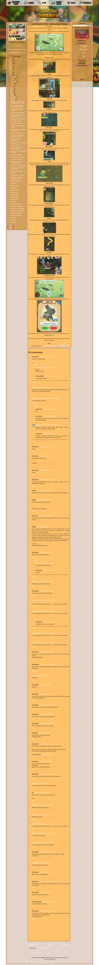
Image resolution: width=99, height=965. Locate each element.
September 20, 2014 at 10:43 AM (47, 852)
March (12, 95)
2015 (10, 68)
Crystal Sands (14, 190)
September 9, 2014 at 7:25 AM (45, 824)
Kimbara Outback (14, 185)
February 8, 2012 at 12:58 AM (46, 515)
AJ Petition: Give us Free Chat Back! (17, 49)
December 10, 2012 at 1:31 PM (47, 600)
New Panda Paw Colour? (17, 157)
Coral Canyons (14, 197)
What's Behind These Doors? (18, 119)
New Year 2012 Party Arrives (17, 165)
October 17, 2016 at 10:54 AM (46, 911)
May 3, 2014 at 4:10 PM (41, 783)
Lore (48, 952)
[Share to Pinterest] (66, 346)
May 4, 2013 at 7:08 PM (44, 675)
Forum (49, 953)
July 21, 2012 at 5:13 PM (45, 552)
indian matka (83, 45)
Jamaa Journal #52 (15, 145)
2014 (10, 70)
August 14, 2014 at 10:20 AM (41, 792)
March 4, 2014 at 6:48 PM (44, 733)
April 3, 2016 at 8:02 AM (49, 433)
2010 (10, 228)
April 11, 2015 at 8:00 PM (44, 862)
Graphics (65, 952)
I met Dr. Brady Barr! (17, 46)
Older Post (66, 944)
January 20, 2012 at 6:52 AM (47, 387)
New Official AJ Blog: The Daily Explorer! (17, 116)
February (13, 97)
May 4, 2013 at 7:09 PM (45, 684)
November (13, 76)
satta (83, 56)
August (12, 83)
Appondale (13, 188)
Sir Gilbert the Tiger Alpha (17, 211)
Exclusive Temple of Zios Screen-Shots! (16, 148)
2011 (10, 226)
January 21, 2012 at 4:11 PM (46, 446)
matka (83, 52)
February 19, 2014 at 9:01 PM (46, 723)
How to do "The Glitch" (16, 121)
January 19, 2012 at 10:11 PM (46, 356)
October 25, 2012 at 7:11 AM (45, 581)
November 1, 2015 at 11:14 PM (48, 425)
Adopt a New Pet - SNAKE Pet (18, 143)
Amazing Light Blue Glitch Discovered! (17, 168)
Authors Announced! (15, 181)
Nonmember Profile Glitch (17, 113)
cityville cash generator (47, 754)
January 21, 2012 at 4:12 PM (50, 409)
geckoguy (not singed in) (39, 398)
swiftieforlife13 (36, 387)
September (13, 81)
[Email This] (61, 346)
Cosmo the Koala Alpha (16, 206)
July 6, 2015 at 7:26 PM (47, 563)
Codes (55, 952)
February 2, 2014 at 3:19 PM (46, 705)
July (12, 86)
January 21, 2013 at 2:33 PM (46, 652)
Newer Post (33, 944)
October (13, 79)
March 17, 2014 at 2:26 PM (46, 774)
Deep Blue (13, 220)
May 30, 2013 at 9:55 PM (45, 694)
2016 (10, 65)
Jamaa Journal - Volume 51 (17, 175)
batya (33, 783)
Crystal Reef (13, 183)
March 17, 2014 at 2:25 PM (50, 622)
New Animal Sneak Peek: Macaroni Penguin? (17, 136)
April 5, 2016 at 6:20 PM (49, 570)
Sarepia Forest (14, 199)
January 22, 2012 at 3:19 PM (46, 470)
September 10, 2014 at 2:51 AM (46, 842)
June (12, 88)
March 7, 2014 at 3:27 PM (45, 744)
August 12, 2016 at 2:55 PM (49, 901)
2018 (10, 61)
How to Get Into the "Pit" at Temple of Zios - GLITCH (17, 102)
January (13, 99)
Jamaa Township (14, 195)
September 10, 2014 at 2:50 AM (46, 833)
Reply (33, 361)
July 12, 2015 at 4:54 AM (45, 872)
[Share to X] (64, 346)
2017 (10, 63)
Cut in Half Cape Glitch (16, 159)
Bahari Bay (13, 222)
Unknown (38, 367)
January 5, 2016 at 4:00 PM (46, 892)
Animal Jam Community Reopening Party (16, 162)
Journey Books (38, 952)
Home (50, 944)
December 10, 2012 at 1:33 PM (47, 611)
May (12, 90)
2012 (10, 74)
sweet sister (35, 600)
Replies (36, 364)
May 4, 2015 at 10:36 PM (49, 416)
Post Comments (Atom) (42, 948)
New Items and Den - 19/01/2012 (15, 139)
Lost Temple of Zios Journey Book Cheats (17, 130)
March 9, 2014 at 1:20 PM (45, 761)
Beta (52, 952)
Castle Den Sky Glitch (16, 155)
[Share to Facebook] (65, 346)
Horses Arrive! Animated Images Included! (16, 178)
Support (60, 952)
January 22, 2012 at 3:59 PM (46, 479)
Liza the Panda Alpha (15, 213)
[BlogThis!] (62, 346)
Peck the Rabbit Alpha (16, 204)
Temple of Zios (14, 192)
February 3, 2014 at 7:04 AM (46, 714)
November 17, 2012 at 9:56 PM (47, 591)
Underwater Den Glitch (16, 123)
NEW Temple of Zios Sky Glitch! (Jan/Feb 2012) (16, 106)
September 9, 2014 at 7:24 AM (45, 805)
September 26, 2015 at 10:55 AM (47, 881)
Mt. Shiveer (13, 201)
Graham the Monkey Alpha (17, 208)
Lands (44, 952)
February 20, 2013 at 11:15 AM (47, 664)
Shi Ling (38, 425)
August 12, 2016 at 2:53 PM (51, 376)
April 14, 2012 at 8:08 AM (43, 526)
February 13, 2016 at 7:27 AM (48, 367)
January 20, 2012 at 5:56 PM (53, 398)
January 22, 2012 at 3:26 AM (46, 456)
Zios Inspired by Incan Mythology (16, 52)
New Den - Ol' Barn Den (16, 133)
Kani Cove (13, 218)
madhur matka (83, 49)
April (12, 93)
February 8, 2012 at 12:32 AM (44, 490)
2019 (10, 58)
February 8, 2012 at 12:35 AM (44, 500)
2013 (10, 72)
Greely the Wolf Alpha (16, 215)
